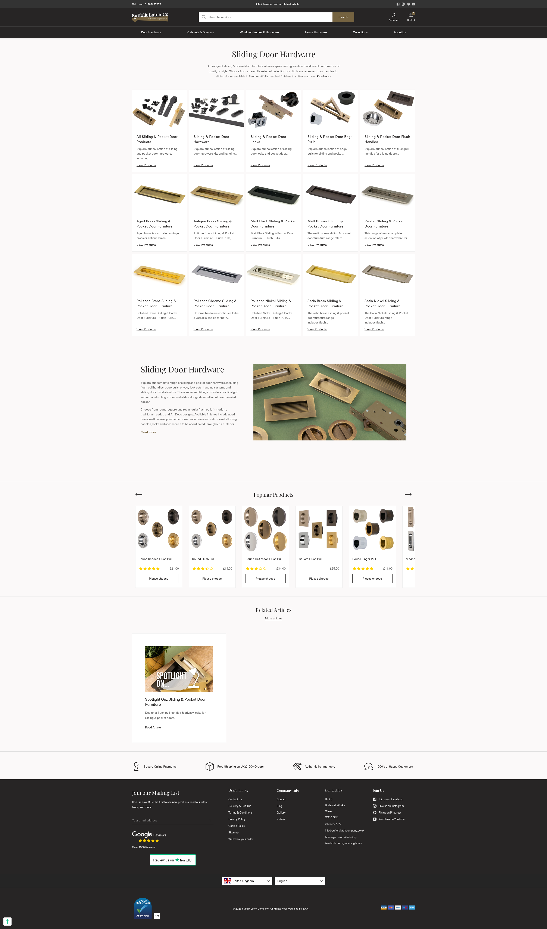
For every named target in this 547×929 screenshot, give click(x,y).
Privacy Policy (236, 819)
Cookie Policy (236, 826)
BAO (305, 908)
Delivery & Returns (239, 806)
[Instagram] (403, 4)
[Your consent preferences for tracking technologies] (7, 921)
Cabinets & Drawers (200, 32)
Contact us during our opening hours (278, 4)
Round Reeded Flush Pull (155, 559)
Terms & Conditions (240, 812)
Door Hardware (151, 32)
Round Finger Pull (364, 559)
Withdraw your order (240, 839)
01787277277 (153, 4)
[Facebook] (398, 4)
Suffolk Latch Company (255, 908)
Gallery (281, 812)
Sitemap (233, 832)
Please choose (158, 578)
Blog (279, 806)
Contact (281, 799)
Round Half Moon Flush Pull (264, 559)
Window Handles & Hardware (259, 32)
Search (343, 17)
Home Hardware (316, 32)
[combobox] (247, 881)
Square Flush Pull (310, 559)
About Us (400, 32)
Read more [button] (324, 76)
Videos (281, 819)
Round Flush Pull (203, 559)
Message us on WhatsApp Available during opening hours (343, 840)
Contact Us (235, 799)
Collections (360, 32)
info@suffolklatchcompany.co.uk (344, 830)
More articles (273, 618)
